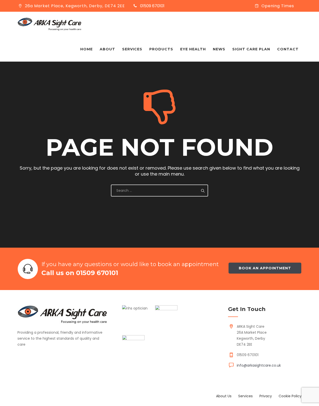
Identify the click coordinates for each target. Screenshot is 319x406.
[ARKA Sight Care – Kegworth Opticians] (49, 24)
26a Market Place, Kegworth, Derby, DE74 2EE (75, 6)
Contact (288, 49)
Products (161, 49)
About (107, 49)
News (219, 49)
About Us (224, 396)
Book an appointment (265, 268)
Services (132, 49)
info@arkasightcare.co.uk (259, 365)
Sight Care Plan (251, 49)
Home (86, 49)
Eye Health (193, 49)
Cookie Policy (290, 396)
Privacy (265, 396)
